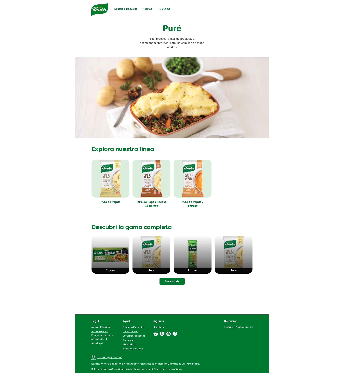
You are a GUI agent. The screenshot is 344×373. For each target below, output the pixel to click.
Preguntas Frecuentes (133, 327)
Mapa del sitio (129, 344)
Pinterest (168, 334)
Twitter (162, 334)
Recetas (147, 9)
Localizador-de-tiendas (134, 336)
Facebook (175, 334)
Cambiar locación (244, 327)
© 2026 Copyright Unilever (109, 357)
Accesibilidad (97, 339)
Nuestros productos (125, 9)
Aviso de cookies (99, 331)
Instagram (155, 334)
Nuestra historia (130, 331)
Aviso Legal (97, 343)
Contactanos (129, 340)
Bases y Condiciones (133, 349)
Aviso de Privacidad (100, 327)
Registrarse (158, 327)
